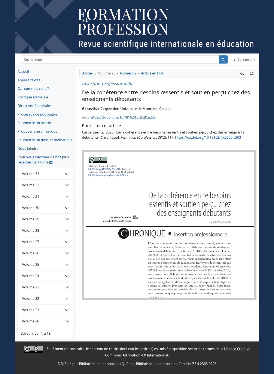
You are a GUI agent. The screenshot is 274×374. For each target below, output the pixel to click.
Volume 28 (30, 230)
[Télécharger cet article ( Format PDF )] (241, 73)
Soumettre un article (34, 122)
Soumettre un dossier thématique (45, 140)
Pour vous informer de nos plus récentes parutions (43, 160)
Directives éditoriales (35, 105)
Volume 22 (30, 298)
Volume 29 (30, 219)
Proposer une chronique (37, 131)
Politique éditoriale (33, 97)
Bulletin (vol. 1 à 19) (36, 333)
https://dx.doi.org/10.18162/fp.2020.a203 (123, 117)
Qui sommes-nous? (33, 88)
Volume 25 (30, 264)
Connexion (246, 59)
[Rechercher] (223, 59)
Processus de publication (38, 114)
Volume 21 (30, 309)
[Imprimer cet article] (251, 73)
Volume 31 (30, 196)
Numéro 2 (128, 73)
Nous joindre (28, 148)
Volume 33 (30, 173)
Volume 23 (30, 287)
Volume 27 (30, 241)
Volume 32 (30, 185)
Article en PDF (152, 73)
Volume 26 (30, 253)
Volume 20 (30, 321)
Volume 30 (30, 207)
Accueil (23, 71)
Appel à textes (29, 80)
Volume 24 (30, 275)
